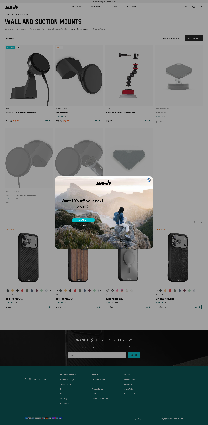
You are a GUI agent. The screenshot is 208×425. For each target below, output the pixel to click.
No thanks (83, 225)
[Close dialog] (149, 180)
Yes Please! (83, 220)
